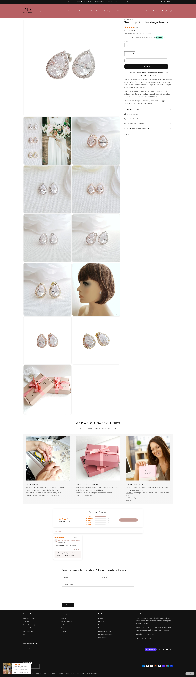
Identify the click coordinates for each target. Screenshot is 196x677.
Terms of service (70, 673)
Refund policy (51, 673)
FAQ (24, 634)
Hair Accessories (103, 628)
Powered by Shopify (41, 673)
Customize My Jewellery (31, 628)
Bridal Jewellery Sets (104, 631)
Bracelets (101, 624)
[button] (39, 11)
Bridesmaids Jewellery (105, 634)
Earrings (100, 618)
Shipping (135, 33)
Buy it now (146, 66)
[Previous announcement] (68, 2)
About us (63, 618)
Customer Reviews (29, 618)
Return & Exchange (29, 624)
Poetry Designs (31, 673)
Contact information (92, 673)
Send (68, 605)
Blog (62, 628)
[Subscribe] (57, 649)
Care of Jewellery (28, 631)
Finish (126, 41)
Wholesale (64, 631)
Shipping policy (81, 673)
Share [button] (127, 134)
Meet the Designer (66, 621)
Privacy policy (60, 673)
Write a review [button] (128, 520)
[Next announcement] (127, 2)
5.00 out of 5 (71, 519)
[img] (59, 537)
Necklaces (101, 621)
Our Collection (102, 637)
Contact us (129, 493)
